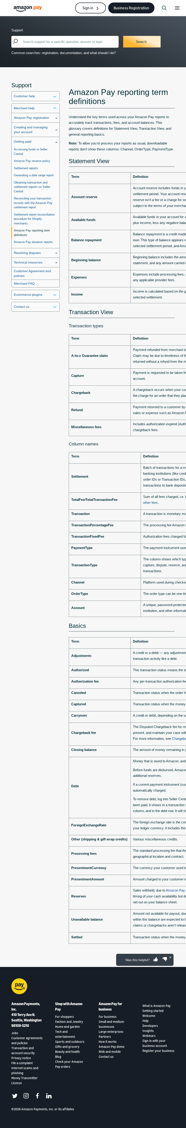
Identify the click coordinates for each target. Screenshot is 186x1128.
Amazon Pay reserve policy (32, 161)
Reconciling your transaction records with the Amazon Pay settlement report (33, 203)
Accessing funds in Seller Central (30, 152)
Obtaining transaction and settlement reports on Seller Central (32, 187)
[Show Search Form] (164, 8)
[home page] (28, 8)
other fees (150, 502)
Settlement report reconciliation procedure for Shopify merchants (34, 219)
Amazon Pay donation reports (33, 242)
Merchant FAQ (24, 283)
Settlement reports (26, 168)
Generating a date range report (34, 175)
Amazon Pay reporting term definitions (32, 233)
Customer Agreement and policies (32, 273)
